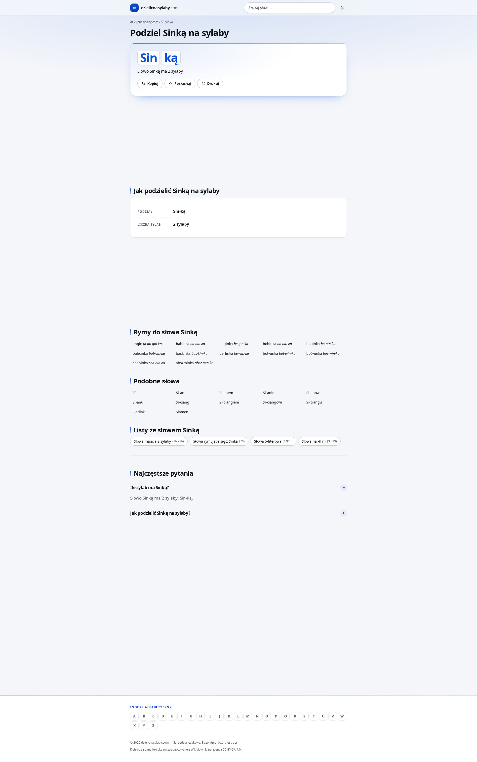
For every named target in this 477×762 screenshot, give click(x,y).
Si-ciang (182, 402)
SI (134, 392)
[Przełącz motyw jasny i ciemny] (342, 7)
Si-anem (226, 392)
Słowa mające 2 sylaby (159, 441)
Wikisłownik (199, 749)
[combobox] (289, 7)
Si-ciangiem (229, 402)
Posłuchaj (182, 83)
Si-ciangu (314, 402)
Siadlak (139, 411)
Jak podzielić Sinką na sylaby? (160, 513)
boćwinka (323, 353)
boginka (320, 343)
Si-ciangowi (272, 402)
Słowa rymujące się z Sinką (219, 441)
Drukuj (213, 83)
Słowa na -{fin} (319, 441)
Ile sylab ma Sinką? (149, 487)
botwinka (279, 353)
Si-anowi (313, 392)
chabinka (149, 362)
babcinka (149, 353)
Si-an (180, 392)
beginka (233, 343)
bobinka (277, 343)
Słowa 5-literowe (273, 441)
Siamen (182, 411)
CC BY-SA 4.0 (232, 749)
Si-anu (138, 402)
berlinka (234, 353)
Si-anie (268, 392)
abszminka (194, 362)
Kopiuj (152, 83)
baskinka (191, 353)
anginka (147, 343)
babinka (190, 343)
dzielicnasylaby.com (144, 22)
